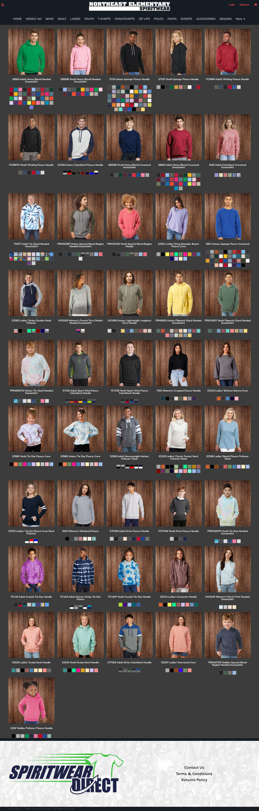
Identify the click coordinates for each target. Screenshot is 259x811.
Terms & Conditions (194, 774)
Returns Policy (194, 780)
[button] (2, 4)
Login (232, 4)
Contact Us (194, 767)
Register (244, 4)
